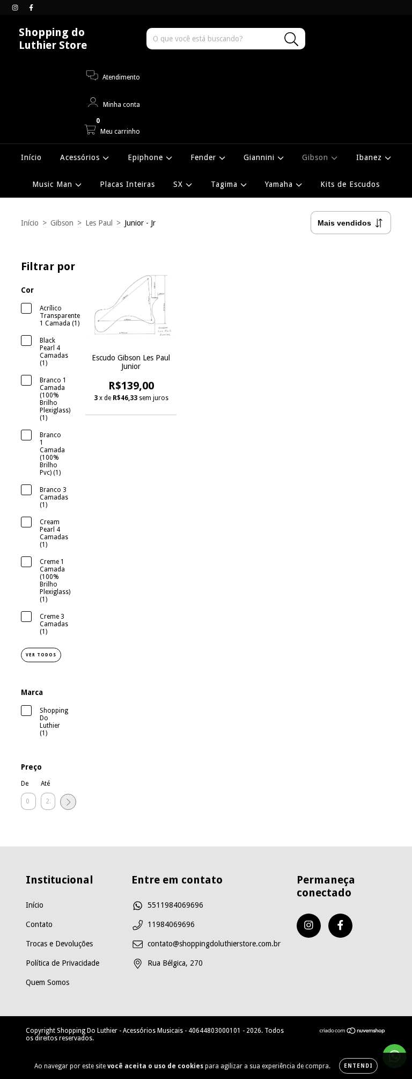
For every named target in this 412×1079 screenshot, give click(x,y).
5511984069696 (175, 905)
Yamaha (280, 184)
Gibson (316, 157)
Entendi (358, 1066)
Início (31, 157)
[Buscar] (291, 39)
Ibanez (370, 157)
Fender (204, 157)
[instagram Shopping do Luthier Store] (16, 7)
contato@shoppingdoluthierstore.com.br (214, 943)
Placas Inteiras (127, 184)
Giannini (260, 157)
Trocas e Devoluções (59, 943)
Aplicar (68, 802)
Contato (39, 924)
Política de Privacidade (62, 963)
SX (179, 184)
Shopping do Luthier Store (53, 39)
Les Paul (99, 223)
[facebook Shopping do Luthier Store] (31, 7)
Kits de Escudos (350, 184)
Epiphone (147, 157)
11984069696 (171, 924)
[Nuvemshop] (352, 1032)
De (24, 783)
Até (45, 783)
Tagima (225, 184)
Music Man (53, 184)
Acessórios (81, 157)
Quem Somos (47, 982)
